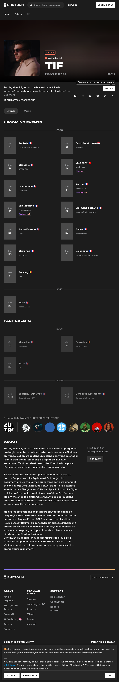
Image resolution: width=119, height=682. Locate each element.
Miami (30, 614)
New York (32, 599)
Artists (18, 14)
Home (6, 14)
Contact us (57, 601)
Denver (31, 619)
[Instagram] (75, 96)
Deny (110, 675)
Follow (109, 88)
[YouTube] (97, 96)
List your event (101, 577)
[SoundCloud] (83, 96)
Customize (28, 675)
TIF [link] (28, 14)
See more (9, 94)
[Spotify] (90, 96)
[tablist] (59, 111)
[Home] (14, 5)
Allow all (12, 675)
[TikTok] (105, 96)
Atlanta (31, 609)
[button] (109, 88)
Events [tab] (11, 111)
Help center (57, 596)
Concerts (9, 629)
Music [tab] (27, 111)
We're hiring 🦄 (13, 619)
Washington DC (36, 604)
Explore (72, 5)
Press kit (9, 614)
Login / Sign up (105, 5)
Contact (95, 459)
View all (31, 624)
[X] (112, 96)
